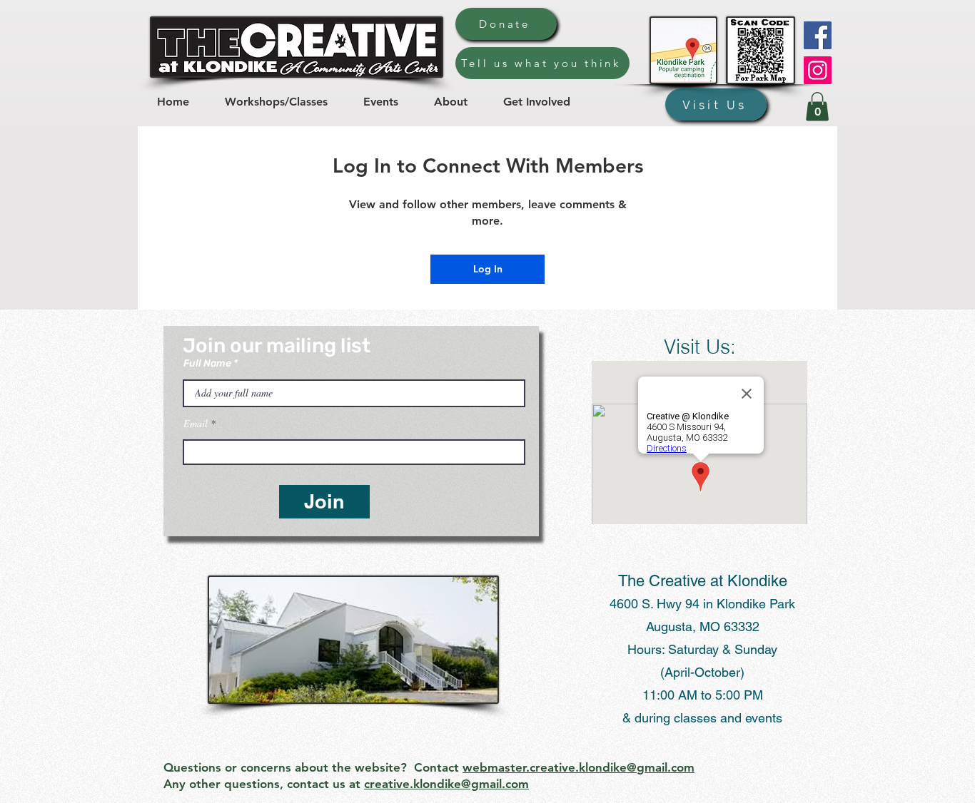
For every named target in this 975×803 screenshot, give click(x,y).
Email (195, 424)
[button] (817, 106)
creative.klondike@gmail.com (446, 784)
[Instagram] (818, 70)
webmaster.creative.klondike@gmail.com (578, 767)
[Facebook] (818, 35)
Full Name (207, 364)
